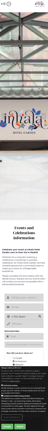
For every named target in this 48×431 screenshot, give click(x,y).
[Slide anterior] (4, 116)
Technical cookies (10, 385)
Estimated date (12, 331)
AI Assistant (21, 361)
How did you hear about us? (20, 353)
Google (18, 358)
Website (19, 365)
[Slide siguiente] (43, 116)
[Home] (40, 4)
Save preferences (12, 417)
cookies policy (15, 381)
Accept (7, 426)
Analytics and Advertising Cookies (16, 396)
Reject (20, 426)
